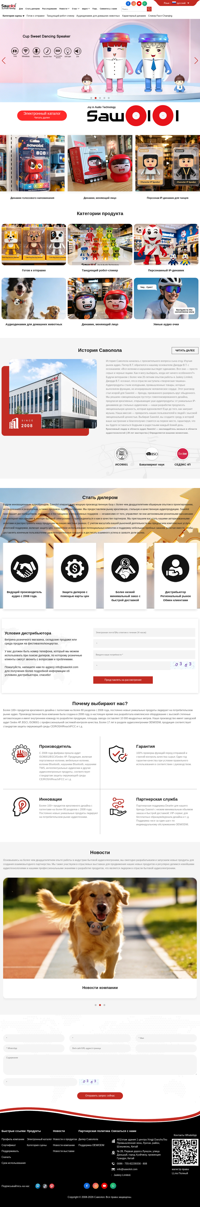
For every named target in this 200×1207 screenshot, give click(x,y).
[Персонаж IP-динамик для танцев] (167, 163)
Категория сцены (37, 1145)
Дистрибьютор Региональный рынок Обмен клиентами (175, 596)
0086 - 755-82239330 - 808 (132, 1163)
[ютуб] (139, 3)
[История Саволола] (49, 397)
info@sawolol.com (127, 1169)
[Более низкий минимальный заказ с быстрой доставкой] (125, 568)
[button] (91, 98)
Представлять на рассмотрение (123, 680)
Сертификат (9, 1145)
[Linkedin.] (37, 1186)
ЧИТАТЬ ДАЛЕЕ (185, 350)
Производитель (55, 746)
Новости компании (64, 1145)
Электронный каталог (39, 1139)
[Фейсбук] (128, 3)
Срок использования (14, 1163)
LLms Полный (180, 1173)
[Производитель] (21, 754)
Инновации (50, 799)
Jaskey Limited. (122, 1175)
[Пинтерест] (52, 1186)
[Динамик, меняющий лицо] (100, 163)
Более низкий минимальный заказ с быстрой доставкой (125, 596)
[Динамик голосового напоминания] (32, 163)
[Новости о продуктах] (100, 928)
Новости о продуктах (100, 988)
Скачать (6, 1157)
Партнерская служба (157, 799)
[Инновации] (21, 806)
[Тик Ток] (45, 1186)
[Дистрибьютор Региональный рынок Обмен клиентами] (175, 568)
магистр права (180, 1169)
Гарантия (145, 746)
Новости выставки (63, 1151)
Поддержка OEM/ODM (91, 1145)
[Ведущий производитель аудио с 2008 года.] (24, 568)
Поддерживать (10, 1151)
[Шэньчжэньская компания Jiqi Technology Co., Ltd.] (9, 6)
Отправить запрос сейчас (100, 1095)
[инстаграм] (134, 3)
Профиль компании (13, 1139)
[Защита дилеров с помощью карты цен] (75, 568)
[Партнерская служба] (118, 806)
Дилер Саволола (88, 1139)
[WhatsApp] (144, 3)
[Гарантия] (118, 754)
